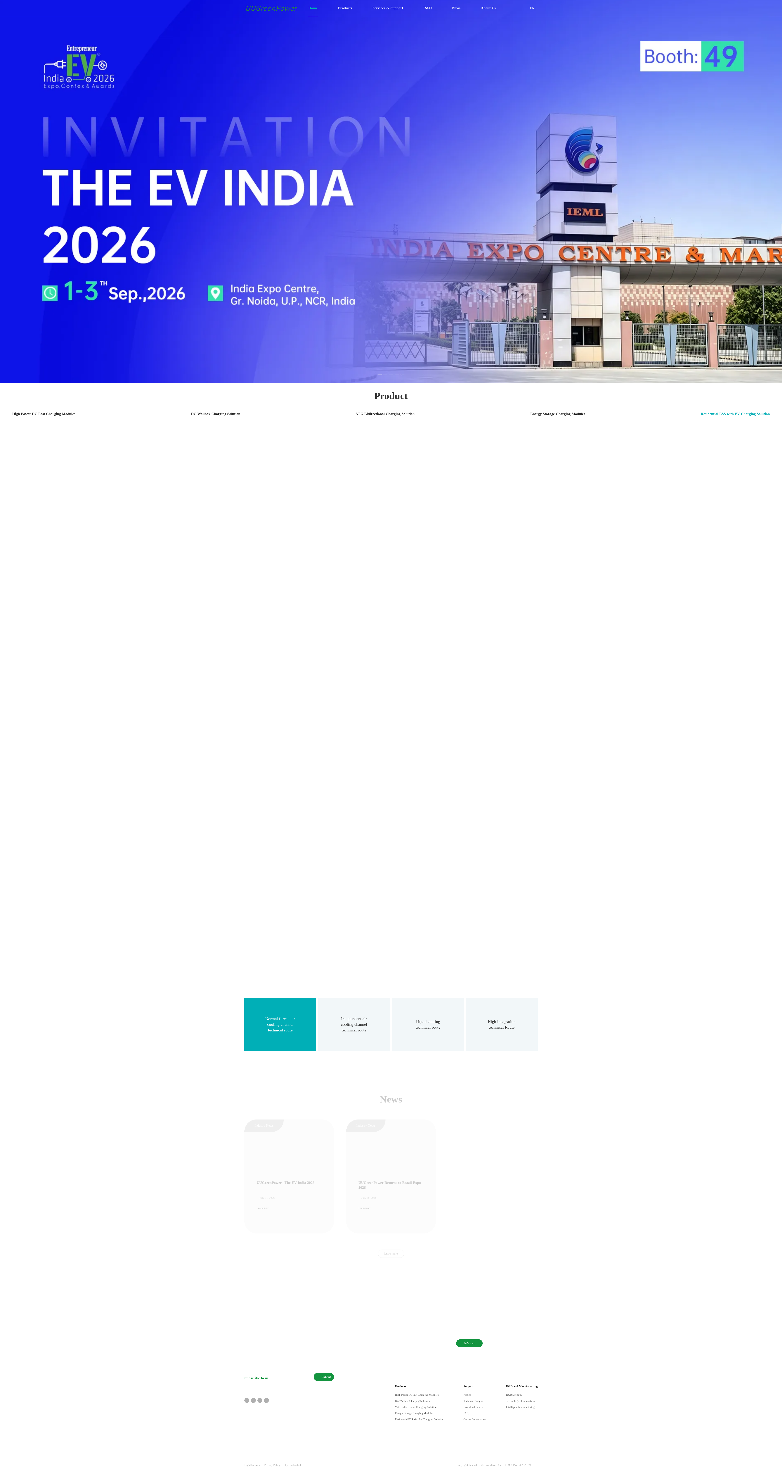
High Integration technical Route (501, 1024)
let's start (469, 1343)
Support (468, 1386)
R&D (426, 8)
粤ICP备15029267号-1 (521, 1464)
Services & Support (386, 8)
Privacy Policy (272, 1464)
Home (311, 8)
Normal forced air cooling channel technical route (280, 1024)
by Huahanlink (293, 1464)
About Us (486, 8)
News (455, 8)
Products (344, 8)
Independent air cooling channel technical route (354, 1024)
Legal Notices (252, 1464)
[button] (281, 606)
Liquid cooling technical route (428, 1024)
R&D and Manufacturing (522, 1386)
